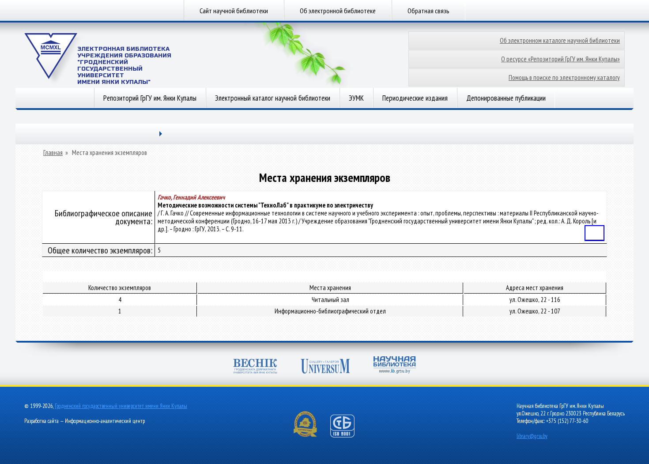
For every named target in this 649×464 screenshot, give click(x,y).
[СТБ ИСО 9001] (348, 435)
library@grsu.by (532, 436)
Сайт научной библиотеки (234, 10)
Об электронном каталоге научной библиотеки (560, 40)
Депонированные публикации (506, 98)
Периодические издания (415, 98)
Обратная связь (428, 10)
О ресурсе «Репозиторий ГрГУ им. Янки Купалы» (560, 59)
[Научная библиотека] (395, 365)
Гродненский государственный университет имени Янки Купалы (121, 406)
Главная (53, 152)
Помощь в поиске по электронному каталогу (564, 77)
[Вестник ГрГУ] (255, 367)
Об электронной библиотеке (338, 10)
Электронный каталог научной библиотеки (272, 98)
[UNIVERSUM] (325, 367)
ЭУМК (356, 98)
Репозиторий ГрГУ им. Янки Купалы (149, 98)
